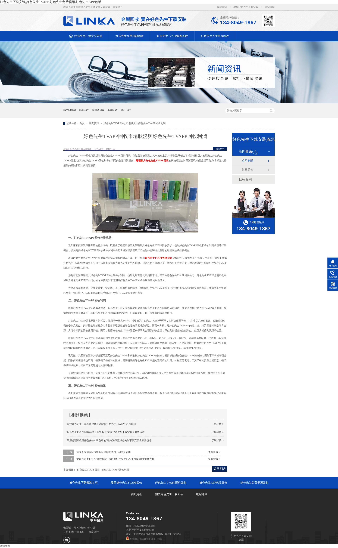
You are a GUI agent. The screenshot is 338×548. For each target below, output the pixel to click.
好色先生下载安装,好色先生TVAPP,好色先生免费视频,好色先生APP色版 (50, 2)
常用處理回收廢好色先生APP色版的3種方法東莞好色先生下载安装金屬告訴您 (109, 440)
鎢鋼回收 (113, 110)
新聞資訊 (94, 123)
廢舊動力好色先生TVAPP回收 (152, 160)
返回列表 (220, 148)
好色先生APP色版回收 (215, 36)
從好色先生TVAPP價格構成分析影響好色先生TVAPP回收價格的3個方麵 (115, 459)
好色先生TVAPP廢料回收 (172, 36)
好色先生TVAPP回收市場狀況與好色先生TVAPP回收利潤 (134, 123)
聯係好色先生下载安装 (245, 7)
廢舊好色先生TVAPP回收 (126, 482)
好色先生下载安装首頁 (88, 36)
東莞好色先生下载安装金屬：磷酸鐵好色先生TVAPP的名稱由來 (101, 424)
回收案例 (245, 179)
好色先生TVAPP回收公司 (159, 258)
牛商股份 (79, 532)
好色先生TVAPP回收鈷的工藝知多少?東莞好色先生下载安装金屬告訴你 (106, 432)
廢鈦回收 (126, 110)
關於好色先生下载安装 (169, 494)
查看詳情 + (214, 452)
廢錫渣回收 (98, 110)
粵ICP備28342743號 (84, 527)
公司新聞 (247, 160)
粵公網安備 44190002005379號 (145, 539)
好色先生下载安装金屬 (81, 149)
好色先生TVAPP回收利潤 (115, 469)
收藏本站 (222, 7)
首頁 (82, 123)
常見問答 (247, 169)
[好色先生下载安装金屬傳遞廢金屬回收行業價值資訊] (169, 102)
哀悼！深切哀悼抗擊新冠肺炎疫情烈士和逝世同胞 (103, 452)
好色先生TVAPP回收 (88, 469)
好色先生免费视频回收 (129, 36)
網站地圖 (270, 7)
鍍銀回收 (84, 110)
